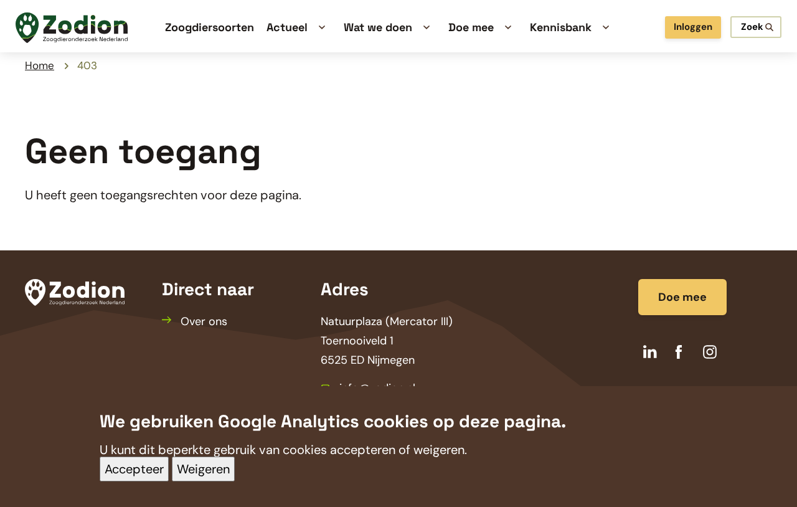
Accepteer (134, 470)
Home (39, 65)
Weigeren (203, 470)
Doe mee (682, 297)
